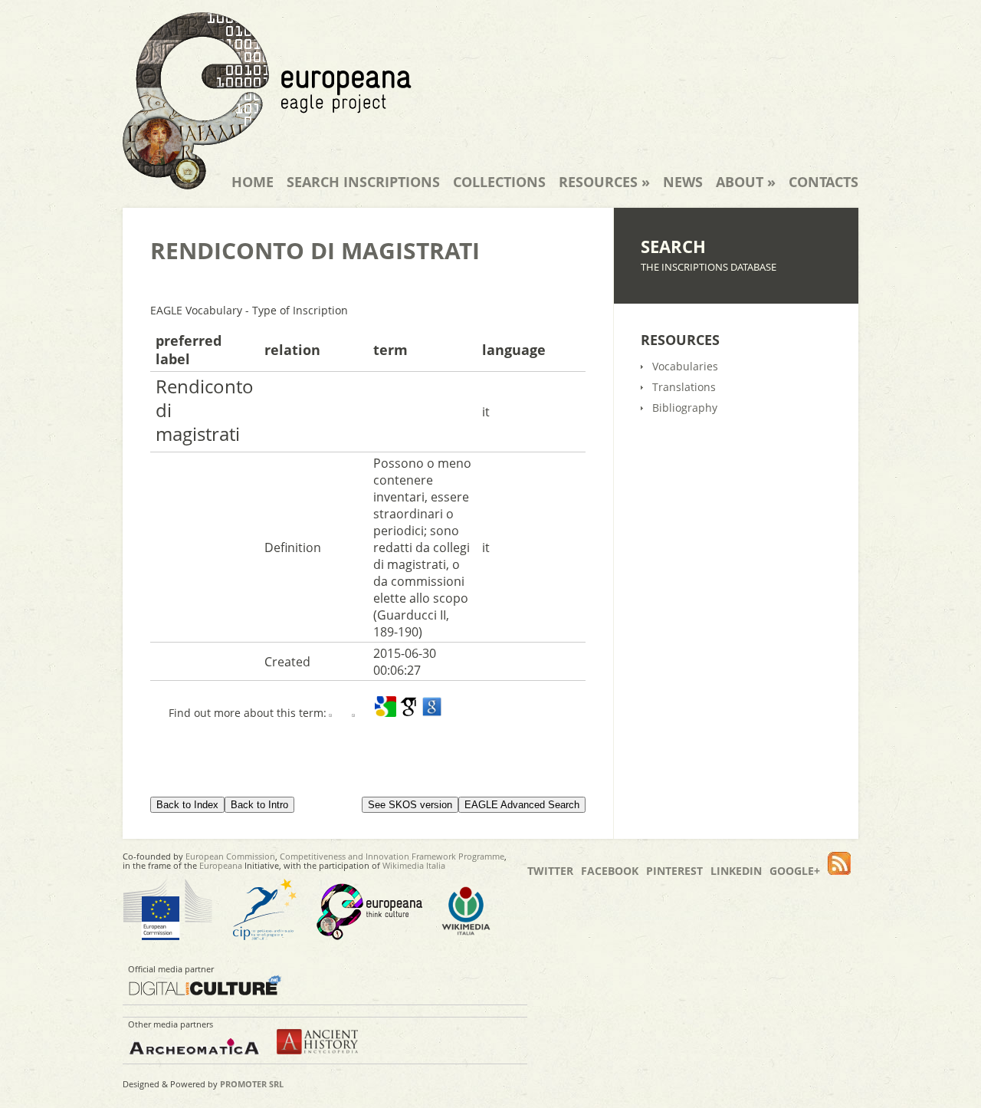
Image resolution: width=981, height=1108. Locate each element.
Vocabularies (685, 366)
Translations (684, 387)
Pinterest (674, 870)
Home (252, 181)
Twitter (550, 870)
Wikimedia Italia (413, 865)
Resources (604, 181)
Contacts (823, 181)
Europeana (220, 865)
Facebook (609, 870)
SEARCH (673, 246)
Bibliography (684, 407)
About (746, 181)
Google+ (794, 870)
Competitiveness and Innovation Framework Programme (392, 856)
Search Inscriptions (363, 181)
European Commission (230, 856)
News (683, 181)
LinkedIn (736, 870)
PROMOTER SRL (252, 1084)
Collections (499, 181)
